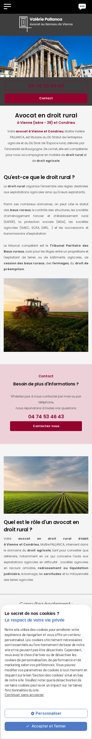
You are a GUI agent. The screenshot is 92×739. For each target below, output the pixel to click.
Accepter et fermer (48, 726)
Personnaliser (49, 713)
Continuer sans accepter (24, 695)
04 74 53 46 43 (46, 85)
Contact (46, 98)
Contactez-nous (46, 426)
